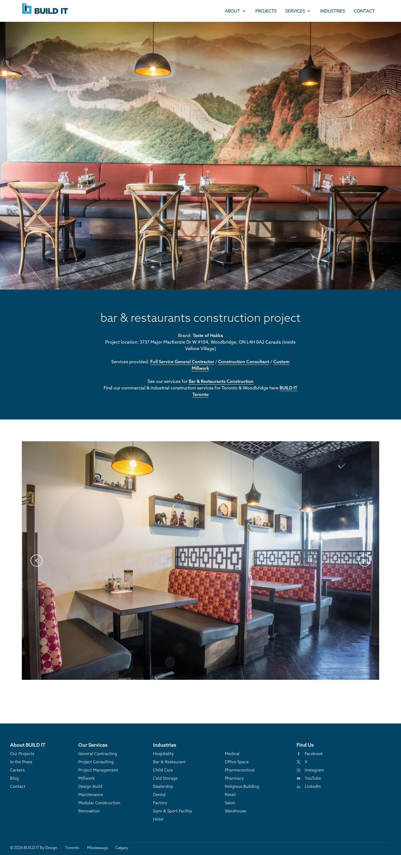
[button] (37, 561)
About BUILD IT (28, 745)
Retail (230, 794)
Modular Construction (99, 802)
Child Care (163, 770)
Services (295, 11)
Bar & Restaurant (169, 761)
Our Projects (22, 753)
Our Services (92, 745)
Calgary (121, 847)
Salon (230, 802)
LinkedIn (313, 786)
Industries (332, 11)
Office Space (237, 761)
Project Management (98, 770)
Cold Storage (165, 778)
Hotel (158, 819)
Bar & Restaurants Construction (221, 381)
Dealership (163, 786)
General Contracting (97, 753)
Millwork (86, 778)
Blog (14, 778)
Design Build (90, 786)
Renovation (89, 811)
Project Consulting (96, 761)
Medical (232, 753)
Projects (266, 11)
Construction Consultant (243, 361)
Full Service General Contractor (182, 361)
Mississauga (97, 847)
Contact (364, 11)
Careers (17, 770)
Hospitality (163, 753)
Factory (160, 802)
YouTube (313, 778)
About (232, 11)
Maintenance (90, 794)
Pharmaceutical (240, 770)
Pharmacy (234, 778)
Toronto (72, 847)
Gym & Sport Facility (172, 811)
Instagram (314, 770)
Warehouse (235, 811)
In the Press (21, 761)
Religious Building (242, 786)
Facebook (314, 753)
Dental (159, 794)
